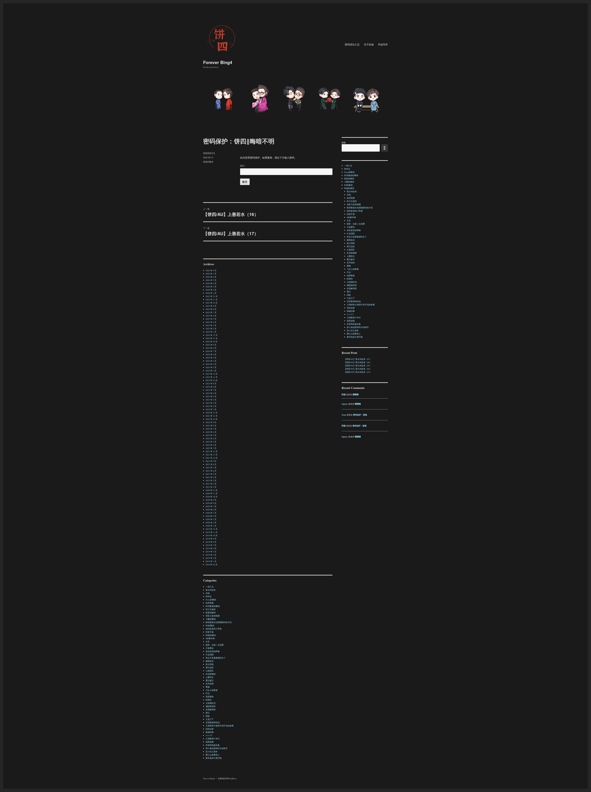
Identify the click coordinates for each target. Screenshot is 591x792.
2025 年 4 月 (211, 322)
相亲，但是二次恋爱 (215, 644)
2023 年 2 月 (211, 406)
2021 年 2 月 (211, 483)
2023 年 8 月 (211, 386)
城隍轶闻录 (211, 706)
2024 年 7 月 (211, 351)
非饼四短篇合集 (213, 745)
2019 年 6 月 (211, 548)
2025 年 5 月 (211, 319)
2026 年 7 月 (211, 273)
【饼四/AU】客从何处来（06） (358, 362)
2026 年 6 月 (211, 276)
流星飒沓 (210, 696)
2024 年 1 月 (211, 370)
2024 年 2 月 (211, 367)
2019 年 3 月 (211, 558)
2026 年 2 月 (211, 289)
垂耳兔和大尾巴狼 (214, 758)
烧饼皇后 (210, 661)
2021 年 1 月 (211, 487)
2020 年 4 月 (211, 516)
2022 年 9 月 (211, 422)
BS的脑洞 (210, 625)
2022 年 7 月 (211, 428)
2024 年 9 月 (211, 344)
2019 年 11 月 (211, 532)
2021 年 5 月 (211, 474)
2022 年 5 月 (211, 435)
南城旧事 (210, 732)
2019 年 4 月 (211, 554)
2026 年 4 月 (211, 283)
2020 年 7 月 (211, 506)
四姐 (208, 716)
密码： (243, 165)
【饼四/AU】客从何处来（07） (358, 359)
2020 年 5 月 (211, 512)
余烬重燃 (210, 602)
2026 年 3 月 (211, 286)
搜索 (344, 142)
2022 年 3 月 (211, 441)
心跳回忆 (210, 670)
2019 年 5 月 (211, 551)
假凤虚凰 (210, 741)
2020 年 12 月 (211, 490)
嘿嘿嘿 (356, 394)
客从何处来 (211, 590)
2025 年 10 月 (211, 302)
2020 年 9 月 (211, 500)
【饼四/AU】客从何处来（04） (358, 368)
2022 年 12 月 (211, 412)
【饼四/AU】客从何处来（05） (358, 365)
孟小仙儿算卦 (212, 751)
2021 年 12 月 (211, 451)
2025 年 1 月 (211, 331)
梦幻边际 (210, 667)
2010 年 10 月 (211, 564)
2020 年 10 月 (211, 496)
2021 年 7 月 (211, 467)
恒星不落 (210, 632)
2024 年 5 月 (211, 357)
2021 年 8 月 (211, 464)
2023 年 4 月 (211, 399)
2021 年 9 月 (211, 461)
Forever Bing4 (217, 62)
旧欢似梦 (210, 729)
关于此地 (369, 44)
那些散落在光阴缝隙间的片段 (219, 622)
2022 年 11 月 (211, 415)
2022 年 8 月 (211, 425)
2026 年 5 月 (211, 280)
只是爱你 (210, 648)
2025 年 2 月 (211, 328)
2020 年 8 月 (211, 503)
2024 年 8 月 (211, 348)
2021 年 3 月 (211, 480)
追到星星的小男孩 (214, 628)
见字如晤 (210, 683)
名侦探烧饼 (211, 674)
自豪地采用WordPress (227, 778)
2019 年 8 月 (211, 542)
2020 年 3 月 (211, 519)
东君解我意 (211, 709)
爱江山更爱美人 (213, 754)
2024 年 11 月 (211, 338)
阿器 (344, 394)
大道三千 (210, 719)
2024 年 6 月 (211, 354)
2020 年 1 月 (211, 525)
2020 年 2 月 (211, 522)
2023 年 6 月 (211, 393)
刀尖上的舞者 (212, 690)
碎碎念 (209, 596)
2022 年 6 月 (211, 432)
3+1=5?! (209, 735)
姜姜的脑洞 (208, 161)
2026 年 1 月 (211, 293)
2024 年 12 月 (211, 335)
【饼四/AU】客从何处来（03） (358, 372)
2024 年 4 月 (211, 361)
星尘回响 (210, 664)
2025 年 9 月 (211, 306)
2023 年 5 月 (211, 396)
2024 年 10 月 (211, 341)
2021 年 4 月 (211, 477)
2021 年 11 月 (211, 454)
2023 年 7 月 (211, 390)
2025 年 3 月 (211, 325)
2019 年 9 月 (211, 538)
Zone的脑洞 (211, 599)
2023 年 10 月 (211, 380)
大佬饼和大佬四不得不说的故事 (220, 725)
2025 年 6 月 (211, 315)
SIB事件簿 (210, 638)
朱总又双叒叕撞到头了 (216, 657)
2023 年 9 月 (211, 383)
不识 (208, 693)
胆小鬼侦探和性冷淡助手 (217, 748)
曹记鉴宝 (210, 680)
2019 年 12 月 (211, 529)
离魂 (208, 686)
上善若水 (210, 677)
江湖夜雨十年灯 (213, 738)
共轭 (208, 593)
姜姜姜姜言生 (209, 153)
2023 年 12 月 (211, 373)
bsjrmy (345, 403)
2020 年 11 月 (211, 493)
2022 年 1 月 (211, 448)
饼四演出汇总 (352, 44)
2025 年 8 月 (211, 309)
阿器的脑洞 (211, 635)
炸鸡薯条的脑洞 (213, 606)
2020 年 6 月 (211, 509)
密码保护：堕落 (360, 414)
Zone (344, 414)
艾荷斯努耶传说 (213, 722)
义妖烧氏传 (211, 703)
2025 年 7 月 (211, 312)
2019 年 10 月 (211, 535)
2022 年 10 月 (211, 419)
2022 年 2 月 (211, 445)
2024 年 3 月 (211, 364)
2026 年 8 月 (211, 270)
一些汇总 (210, 586)
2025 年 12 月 (211, 296)
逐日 (208, 712)
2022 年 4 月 (211, 438)
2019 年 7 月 (211, 545)
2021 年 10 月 (211, 457)
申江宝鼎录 (211, 609)
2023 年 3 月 (211, 403)
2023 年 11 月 (211, 377)
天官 (208, 641)
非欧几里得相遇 (213, 615)
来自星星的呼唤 (213, 651)
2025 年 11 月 (211, 299)
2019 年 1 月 (211, 561)
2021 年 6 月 (211, 470)
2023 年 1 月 (211, 409)
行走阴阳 (210, 654)
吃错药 (209, 699)
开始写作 (383, 44)
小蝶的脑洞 (211, 619)
